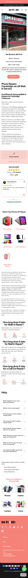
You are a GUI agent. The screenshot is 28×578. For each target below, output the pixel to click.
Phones (7, 496)
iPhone (15, 107)
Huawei (3, 288)
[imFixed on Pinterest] (22, 527)
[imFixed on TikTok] (18, 527)
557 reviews (17, 172)
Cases (20, 511)
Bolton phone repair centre (12, 136)
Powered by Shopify (18, 571)
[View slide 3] (13, 162)
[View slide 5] (17, 162)
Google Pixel (21, 287)
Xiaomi (15, 288)
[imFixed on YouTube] (14, 527)
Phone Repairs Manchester (11, 469)
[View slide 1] (9, 162)
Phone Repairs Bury (9, 471)
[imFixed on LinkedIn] (2, 531)
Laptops (7, 511)
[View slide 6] (18, 162)
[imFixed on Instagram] (10, 527)
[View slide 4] (15, 162)
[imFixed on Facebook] (2, 527)
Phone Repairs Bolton (10, 467)
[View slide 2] (11, 162)
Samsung (20, 107)
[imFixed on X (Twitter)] (6, 527)
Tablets (21, 496)
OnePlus (8, 288)
